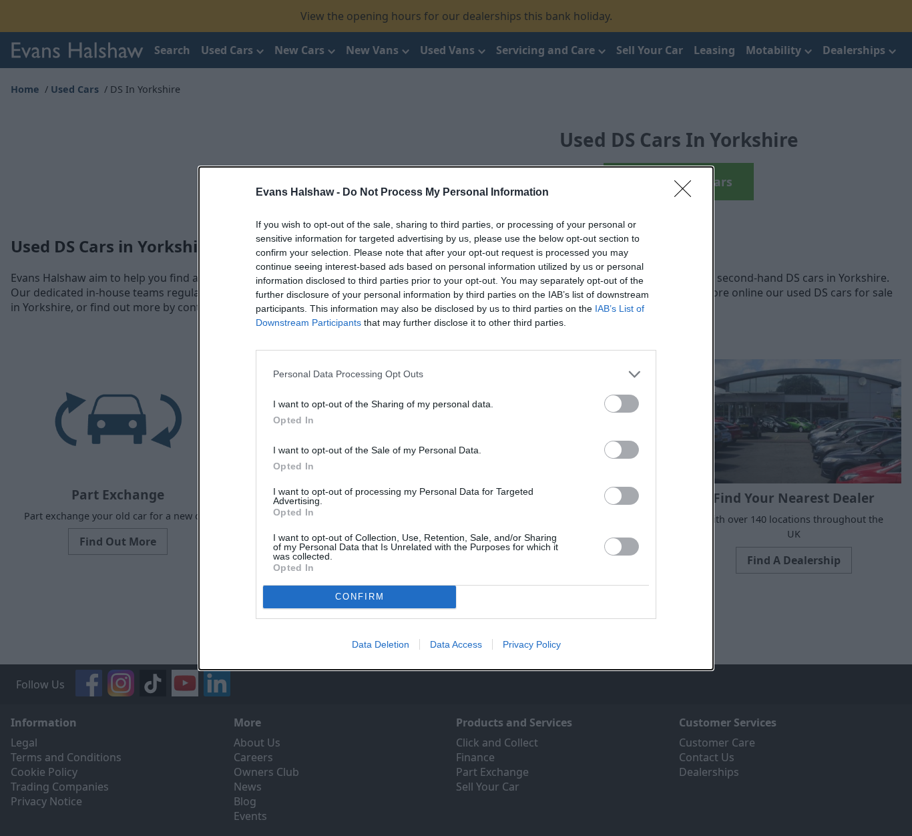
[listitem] (456, 374)
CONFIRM (360, 597)
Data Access (456, 644)
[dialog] (456, 418)
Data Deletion (380, 644)
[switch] (621, 404)
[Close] (687, 193)
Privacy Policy (532, 644)
